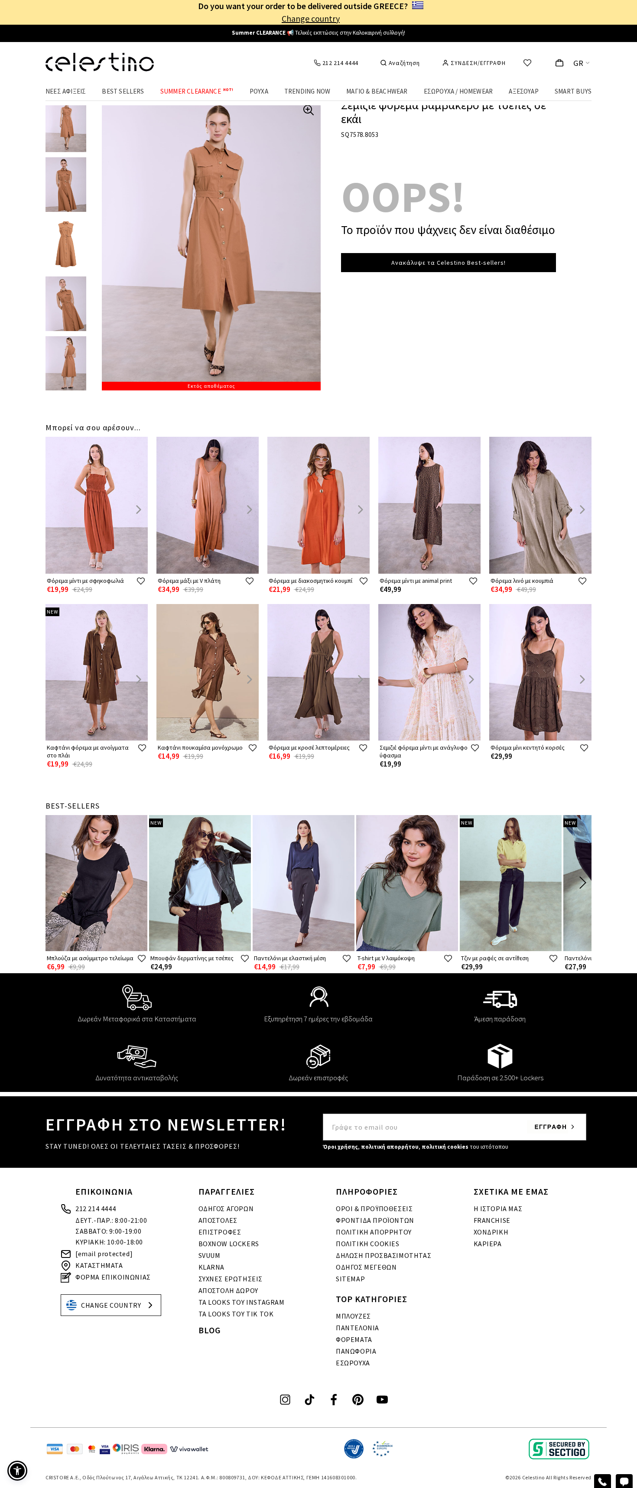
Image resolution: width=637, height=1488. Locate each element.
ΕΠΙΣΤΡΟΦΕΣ (219, 1232)
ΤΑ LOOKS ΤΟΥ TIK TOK (236, 1313)
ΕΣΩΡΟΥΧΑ (353, 1362)
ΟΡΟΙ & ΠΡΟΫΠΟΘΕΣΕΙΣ (374, 1208)
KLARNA (211, 1267)
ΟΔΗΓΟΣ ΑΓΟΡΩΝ (226, 1208)
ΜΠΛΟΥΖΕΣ (353, 1316)
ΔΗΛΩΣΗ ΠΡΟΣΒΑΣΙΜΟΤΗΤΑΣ (383, 1255)
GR (578, 63)
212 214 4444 (95, 1208)
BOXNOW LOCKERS (228, 1243)
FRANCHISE (492, 1220)
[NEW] (97, 738)
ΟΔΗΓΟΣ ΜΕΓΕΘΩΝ (366, 1267)
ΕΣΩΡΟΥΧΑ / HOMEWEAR (458, 91)
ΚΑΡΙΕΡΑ (488, 1243)
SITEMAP (350, 1278)
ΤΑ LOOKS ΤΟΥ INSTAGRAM (241, 1302)
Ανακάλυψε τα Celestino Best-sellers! (448, 262)
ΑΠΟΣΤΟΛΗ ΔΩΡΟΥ (228, 1290)
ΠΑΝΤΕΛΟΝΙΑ (357, 1327)
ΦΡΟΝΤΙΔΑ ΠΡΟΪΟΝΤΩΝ (375, 1220)
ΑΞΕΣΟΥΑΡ (524, 91)
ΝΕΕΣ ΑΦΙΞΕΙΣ (66, 91)
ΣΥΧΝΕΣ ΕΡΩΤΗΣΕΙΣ (230, 1278)
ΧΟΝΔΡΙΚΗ (491, 1232)
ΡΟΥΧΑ (259, 91)
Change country (311, 18)
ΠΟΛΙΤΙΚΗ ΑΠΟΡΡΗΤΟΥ (374, 1232)
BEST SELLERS (123, 91)
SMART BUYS (573, 91)
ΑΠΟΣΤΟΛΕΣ (217, 1220)
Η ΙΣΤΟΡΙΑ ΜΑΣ (498, 1208)
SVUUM (209, 1255)
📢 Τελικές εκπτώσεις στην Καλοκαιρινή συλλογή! (318, 32)
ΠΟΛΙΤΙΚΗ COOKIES (368, 1243)
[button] (17, 1470)
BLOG (209, 1330)
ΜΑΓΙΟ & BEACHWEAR (376, 91)
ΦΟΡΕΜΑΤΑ (354, 1339)
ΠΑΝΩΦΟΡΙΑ (356, 1351)
